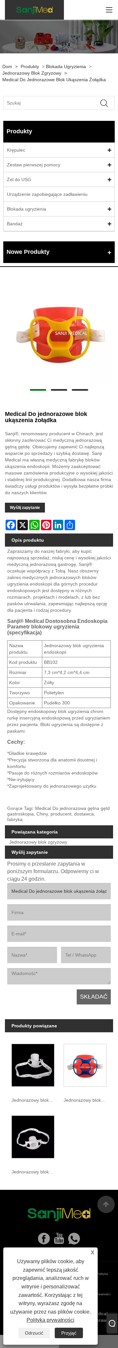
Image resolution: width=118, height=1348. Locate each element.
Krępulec (16, 150)
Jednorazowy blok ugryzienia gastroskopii (86, 1100)
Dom (7, 66)
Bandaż (15, 223)
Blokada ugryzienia (66, 66)
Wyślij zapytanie (25, 507)
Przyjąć (68, 1333)
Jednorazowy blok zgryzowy (31, 73)
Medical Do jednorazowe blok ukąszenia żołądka (54, 79)
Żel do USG (19, 179)
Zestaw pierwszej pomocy (33, 164)
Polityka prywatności (50, 1320)
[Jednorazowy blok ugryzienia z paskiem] (33, 1136)
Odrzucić (34, 1333)
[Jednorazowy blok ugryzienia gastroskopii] (85, 1064)
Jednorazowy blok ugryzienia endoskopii (34, 1100)
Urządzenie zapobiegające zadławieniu (47, 194)
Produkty (30, 66)
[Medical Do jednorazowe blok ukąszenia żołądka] (59, 330)
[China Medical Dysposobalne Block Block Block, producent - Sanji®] (34, 9)
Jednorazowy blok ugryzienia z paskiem (34, 1171)
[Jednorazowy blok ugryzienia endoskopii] (33, 1064)
